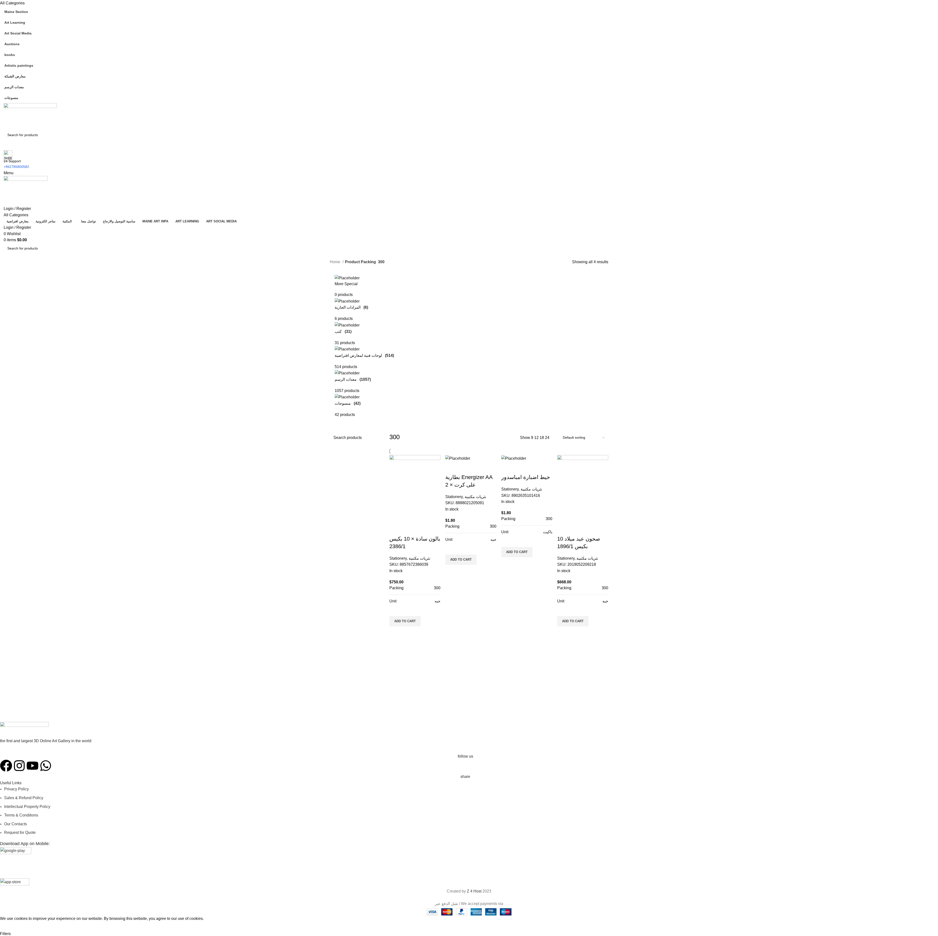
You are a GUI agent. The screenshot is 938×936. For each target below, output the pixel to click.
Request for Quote (20, 832)
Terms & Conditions (21, 815)
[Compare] (395, 529)
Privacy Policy (16, 789)
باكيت (547, 532)
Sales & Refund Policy (23, 798)
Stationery (398, 558)
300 (437, 588)
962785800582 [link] (17, 167)
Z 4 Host (474, 891)
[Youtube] (32, 766)
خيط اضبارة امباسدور (525, 477)
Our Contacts (15, 824)
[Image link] (24, 730)
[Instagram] (19, 766)
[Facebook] (6, 766)
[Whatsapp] (46, 766)
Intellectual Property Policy (27, 807)
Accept (9, 926)
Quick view (395, 632)
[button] (405, 621)
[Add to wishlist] (395, 610)
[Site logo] (30, 116)
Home (335, 262)
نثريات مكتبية (419, 558)
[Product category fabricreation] (469, 346)
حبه (437, 601)
